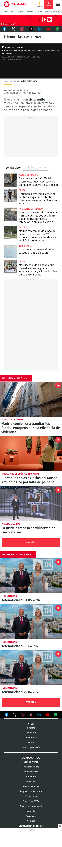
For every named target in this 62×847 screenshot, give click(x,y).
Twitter (13, 29)
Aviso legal (31, 816)
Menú (57, 4)
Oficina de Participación (31, 806)
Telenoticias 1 (10, 596)
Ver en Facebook (6, 715)
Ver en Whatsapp (55, 715)
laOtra (31, 743)
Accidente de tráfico (31, 209)
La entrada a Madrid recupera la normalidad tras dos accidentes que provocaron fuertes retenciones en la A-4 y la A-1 (10, 214)
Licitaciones (31, 796)
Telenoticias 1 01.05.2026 (31, 575)
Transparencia (31, 772)
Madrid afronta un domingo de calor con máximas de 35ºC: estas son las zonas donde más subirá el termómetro (10, 232)
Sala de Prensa (31, 762)
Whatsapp (57, 29)
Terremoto (25, 246)
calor (22, 227)
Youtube (48, 29)
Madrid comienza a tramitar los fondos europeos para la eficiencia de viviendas (31, 399)
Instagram (22, 29)
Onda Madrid (34, 12)
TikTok (31, 29)
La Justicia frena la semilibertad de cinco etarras (31, 503)
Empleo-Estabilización (31, 791)
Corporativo (31, 757)
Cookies (31, 821)
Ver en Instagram (23, 715)
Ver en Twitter (15, 715)
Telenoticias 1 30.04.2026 (31, 621)
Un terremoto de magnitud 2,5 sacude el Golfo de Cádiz (10, 251)
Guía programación (31, 747)
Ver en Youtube (47, 715)
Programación (53, 12)
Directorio (31, 777)
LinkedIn (39, 29)
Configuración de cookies (31, 826)
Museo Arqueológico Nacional (20, 474)
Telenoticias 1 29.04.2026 (31, 667)
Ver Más (31, 542)
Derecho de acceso (31, 786)
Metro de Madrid (28, 175)
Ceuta (22, 190)
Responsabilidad (31, 767)
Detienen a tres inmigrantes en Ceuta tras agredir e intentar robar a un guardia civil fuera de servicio (10, 195)
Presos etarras (10, 524)
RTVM (31, 723)
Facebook (4, 29)
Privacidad (31, 811)
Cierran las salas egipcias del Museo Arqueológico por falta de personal (31, 453)
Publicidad (31, 782)
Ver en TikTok (31, 715)
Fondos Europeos (12, 419)
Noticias (8, 12)
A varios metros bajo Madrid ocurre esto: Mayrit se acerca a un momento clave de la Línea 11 (10, 180)
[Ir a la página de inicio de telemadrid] (15, 4)
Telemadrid (31, 733)
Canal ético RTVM (31, 801)
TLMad (20, 12)
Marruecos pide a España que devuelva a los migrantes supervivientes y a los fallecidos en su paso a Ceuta (10, 266)
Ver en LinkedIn (39, 715)
